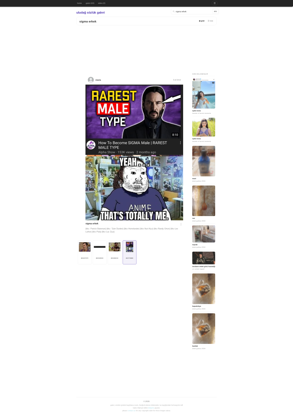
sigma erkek (87, 21)
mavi (194, 178)
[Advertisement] (146, 48)
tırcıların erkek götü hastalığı (203, 266)
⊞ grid (201, 21)
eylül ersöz (196, 111)
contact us (132, 411)
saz (193, 218)
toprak (194, 245)
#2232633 (99, 258)
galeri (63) (90, 3)
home (79, 3)
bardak (195, 346)
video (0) (101, 3)
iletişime (151, 408)
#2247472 (84, 258)
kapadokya (196, 306)
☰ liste (210, 21)
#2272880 (129, 258)
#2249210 (114, 258)
